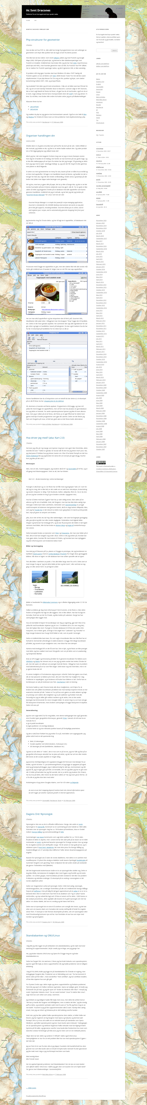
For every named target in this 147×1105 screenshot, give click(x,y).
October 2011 (100, 331)
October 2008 (100, 421)
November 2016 (101, 246)
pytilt (98, 180)
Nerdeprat (45, 122)
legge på (71, 525)
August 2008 (100, 426)
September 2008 (101, 424)
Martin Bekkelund (32, 456)
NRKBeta (29, 661)
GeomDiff (99, 204)
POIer (65, 718)
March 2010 (100, 377)
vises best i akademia (46, 847)
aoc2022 (99, 192)
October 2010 (100, 359)
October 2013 (100, 290)
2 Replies (29, 45)
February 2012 (100, 321)
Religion (98, 115)
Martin (37, 661)
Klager (98, 92)
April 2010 (99, 375)
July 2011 (99, 339)
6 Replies (29, 941)
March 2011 (100, 346)
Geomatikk (72, 469)
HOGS (98, 198)
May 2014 (99, 277)
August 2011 (100, 336)
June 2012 (99, 310)
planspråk (41, 827)
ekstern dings (60, 525)
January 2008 (100, 442)
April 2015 (99, 259)
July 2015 (99, 254)
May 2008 (99, 434)
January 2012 (100, 323)
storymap (99, 148)
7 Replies (29, 443)
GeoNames (61, 682)
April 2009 (99, 406)
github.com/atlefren (102, 64)
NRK (62, 832)
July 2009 (99, 398)
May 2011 (99, 341)
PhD (97, 112)
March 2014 (100, 282)
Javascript (99, 89)
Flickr (57, 533)
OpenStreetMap (70, 505)
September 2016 (101, 249)
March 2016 (100, 251)
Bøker (98, 79)
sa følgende (74, 782)
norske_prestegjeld (103, 186)
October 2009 (100, 390)
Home (28, 20)
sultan (75, 891)
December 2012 (101, 300)
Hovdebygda (81, 860)
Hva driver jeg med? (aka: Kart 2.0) (45, 437)
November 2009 (101, 388)
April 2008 (99, 436)
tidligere (56, 58)
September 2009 (101, 393)
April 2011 (99, 344)
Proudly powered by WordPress (36, 1096)
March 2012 (100, 318)
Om (35, 20)
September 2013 (101, 292)
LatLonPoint (34, 107)
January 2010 (100, 382)
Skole (59, 800)
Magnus (31, 117)
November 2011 (101, 328)
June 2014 (99, 274)
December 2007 (101, 444)
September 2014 (101, 272)
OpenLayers (37, 554)
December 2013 (101, 285)
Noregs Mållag (37, 832)
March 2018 (100, 236)
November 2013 (101, 287)
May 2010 (99, 372)
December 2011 (101, 326)
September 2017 (101, 238)
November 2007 (101, 447)
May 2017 (99, 241)
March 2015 (100, 262)
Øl (97, 110)
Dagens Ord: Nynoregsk (39, 814)
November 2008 (101, 418)
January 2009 (100, 413)
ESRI (70, 94)
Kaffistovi (37, 891)
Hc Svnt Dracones (38, 10)
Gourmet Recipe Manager (36, 195)
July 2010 (99, 367)
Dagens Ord (46, 922)
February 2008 (100, 439)
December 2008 (101, 416)
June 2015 (99, 256)
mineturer (99, 102)
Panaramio (65, 533)
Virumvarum (100, 123)
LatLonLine (34, 109)
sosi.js (98, 155)
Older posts (31, 1088)
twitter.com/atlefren (102, 66)
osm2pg (99, 173)
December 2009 (101, 385)
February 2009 (100, 411)
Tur (97, 120)
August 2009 (100, 395)
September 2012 (101, 308)
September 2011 (101, 334)
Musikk (98, 105)
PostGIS (63, 554)
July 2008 (99, 429)
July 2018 (99, 233)
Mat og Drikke (46, 424)
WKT (54, 76)
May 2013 (99, 295)
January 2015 (100, 267)
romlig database (54, 554)
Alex (85, 114)
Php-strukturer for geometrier (43, 39)
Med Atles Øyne (47, 1074)
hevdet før (38, 510)
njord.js (99, 161)
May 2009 (99, 403)
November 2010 (101, 357)
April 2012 (99, 316)
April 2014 (99, 280)
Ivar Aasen (40, 837)
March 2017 (100, 244)
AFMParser (100, 167)
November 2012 (101, 303)
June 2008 (99, 431)
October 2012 (100, 305)
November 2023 (101, 220)
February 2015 (100, 264)
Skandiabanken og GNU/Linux (43, 935)
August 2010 (100, 364)
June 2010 (99, 370)
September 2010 (101, 362)
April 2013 (99, 298)
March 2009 (100, 408)
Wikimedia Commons (50, 602)
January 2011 (100, 352)
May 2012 (99, 313)
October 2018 (100, 231)
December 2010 (101, 354)
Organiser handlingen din (40, 135)
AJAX (75, 63)
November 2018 (101, 228)
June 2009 (99, 400)
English (98, 84)
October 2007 (100, 449)
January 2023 (100, 223)
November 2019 (101, 226)
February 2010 (100, 380)
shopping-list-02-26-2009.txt (54, 401)
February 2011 (100, 349)
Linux (98, 94)
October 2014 (100, 269)
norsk (81, 824)
